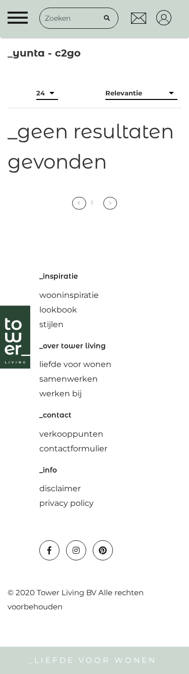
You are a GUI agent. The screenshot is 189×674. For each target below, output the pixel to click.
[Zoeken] (107, 18)
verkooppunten (71, 434)
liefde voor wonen (75, 364)
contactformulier (73, 448)
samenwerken (68, 379)
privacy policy (66, 503)
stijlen (51, 324)
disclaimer (60, 488)
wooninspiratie (69, 295)
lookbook (58, 310)
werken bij (60, 393)
